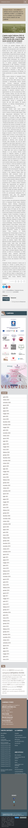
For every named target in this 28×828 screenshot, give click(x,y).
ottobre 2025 (6, 399)
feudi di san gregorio (6, 680)
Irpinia (16, 762)
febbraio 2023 (6, 452)
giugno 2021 (6, 499)
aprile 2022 (5, 474)
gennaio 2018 (6, 590)
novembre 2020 (6, 518)
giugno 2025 (6, 411)
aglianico (11, 670)
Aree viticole (17, 739)
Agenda (2, 735)
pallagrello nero (12, 684)
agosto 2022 (6, 466)
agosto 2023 (6, 438)
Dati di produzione (18, 735)
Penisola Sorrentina (19, 769)
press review (14, 686)
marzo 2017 (6, 604)
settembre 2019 (7, 551)
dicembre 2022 (6, 457)
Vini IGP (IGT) (17, 743)
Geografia (17, 733)
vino (3, 693)
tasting (16, 689)
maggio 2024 (6, 427)
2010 (3, 670)
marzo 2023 (6, 449)
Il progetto (3, 737)
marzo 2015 (6, 626)
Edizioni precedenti (4, 742)
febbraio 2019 (6, 571)
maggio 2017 (6, 598)
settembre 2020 (7, 524)
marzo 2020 (6, 535)
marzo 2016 (6, 618)
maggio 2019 (6, 562)
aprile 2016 (5, 615)
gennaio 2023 (6, 455)
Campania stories (5, 2)
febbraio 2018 (6, 587)
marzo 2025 (6, 419)
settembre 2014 (7, 643)
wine (6, 693)
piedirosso (5, 687)
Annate (16, 745)
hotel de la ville (19, 682)
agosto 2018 (6, 579)
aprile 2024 (5, 430)
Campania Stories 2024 (6, 745)
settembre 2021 (7, 491)
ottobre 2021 (6, 488)
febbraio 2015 (6, 629)
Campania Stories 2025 (6, 743)
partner (17, 684)
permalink (15, 292)
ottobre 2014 (6, 640)
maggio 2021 (6, 502)
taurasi (20, 689)
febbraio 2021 (6, 510)
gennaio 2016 (6, 623)
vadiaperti (4, 691)
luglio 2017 (5, 596)
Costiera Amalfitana (19, 771)
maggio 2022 (6, 471)
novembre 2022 (6, 460)
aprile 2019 (5, 565)
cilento (18, 677)
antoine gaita (17, 670)
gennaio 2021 (6, 513)
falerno (18, 678)
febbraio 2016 (6, 620)
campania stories (17, 672)
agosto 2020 (6, 527)
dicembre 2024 (6, 422)
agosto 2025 (6, 405)
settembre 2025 (7, 402)
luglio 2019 (5, 557)
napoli (8, 684)
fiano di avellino (17, 680)
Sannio (16, 760)
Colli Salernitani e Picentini (20, 773)
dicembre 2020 (6, 515)
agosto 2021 (6, 493)
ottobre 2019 (6, 549)
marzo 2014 (6, 659)
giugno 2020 (6, 529)
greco (9, 682)
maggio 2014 (6, 654)
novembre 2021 (6, 485)
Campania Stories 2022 (6, 749)
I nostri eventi (3, 739)
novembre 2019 (6, 546)
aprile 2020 (5, 532)
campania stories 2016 (7, 675)
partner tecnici (21, 684)
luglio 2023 (5, 441)
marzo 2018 (6, 585)
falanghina (14, 679)
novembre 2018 (6, 576)
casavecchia (13, 677)
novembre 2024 (6, 424)
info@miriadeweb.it (10, 724)
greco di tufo (13, 682)
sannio (13, 689)
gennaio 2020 (6, 540)
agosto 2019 (6, 554)
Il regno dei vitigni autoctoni (20, 737)
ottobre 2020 (6, 521)
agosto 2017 (6, 593)
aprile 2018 (5, 582)
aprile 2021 (5, 504)
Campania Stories (8, 10)
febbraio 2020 (6, 538)
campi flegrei (8, 677)
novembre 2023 (6, 433)
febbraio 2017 (6, 607)
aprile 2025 (5, 416)
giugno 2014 (6, 651)
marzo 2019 (6, 568)
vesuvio (8, 691)
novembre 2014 (6, 637)
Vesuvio (16, 767)
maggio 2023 (6, 446)
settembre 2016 (7, 612)
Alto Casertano (18, 755)
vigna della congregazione (14, 691)
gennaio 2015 (6, 631)
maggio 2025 (6, 413)
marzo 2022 (6, 477)
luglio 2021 (5, 496)
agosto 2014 (6, 645)
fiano (12, 680)
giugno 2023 (6, 444)
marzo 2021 (6, 507)
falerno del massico (22, 678)
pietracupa (9, 686)
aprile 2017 (5, 601)
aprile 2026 (5, 397)
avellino (21, 670)
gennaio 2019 (6, 574)
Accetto (16, 817)
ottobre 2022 (6, 463)
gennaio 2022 (6, 482)
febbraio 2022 (6, 480)
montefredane (4, 684)
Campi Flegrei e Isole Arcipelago (19, 765)
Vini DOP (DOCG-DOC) (19, 741)
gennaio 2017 (6, 609)
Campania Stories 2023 (6, 747)
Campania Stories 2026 (6, 740)
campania (5, 673)
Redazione (19, 42)
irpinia (23, 682)
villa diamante (22, 691)
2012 (6, 670)
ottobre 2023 (6, 435)
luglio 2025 (5, 408)
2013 (8, 670)
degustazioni (8, 678)
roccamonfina (9, 689)
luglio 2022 (5, 469)
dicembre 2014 (6, 634)
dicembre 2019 (6, 543)
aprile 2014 (5, 656)
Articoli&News (18, 10)
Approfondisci (23, 817)
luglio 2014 (5, 648)
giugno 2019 (6, 560)
